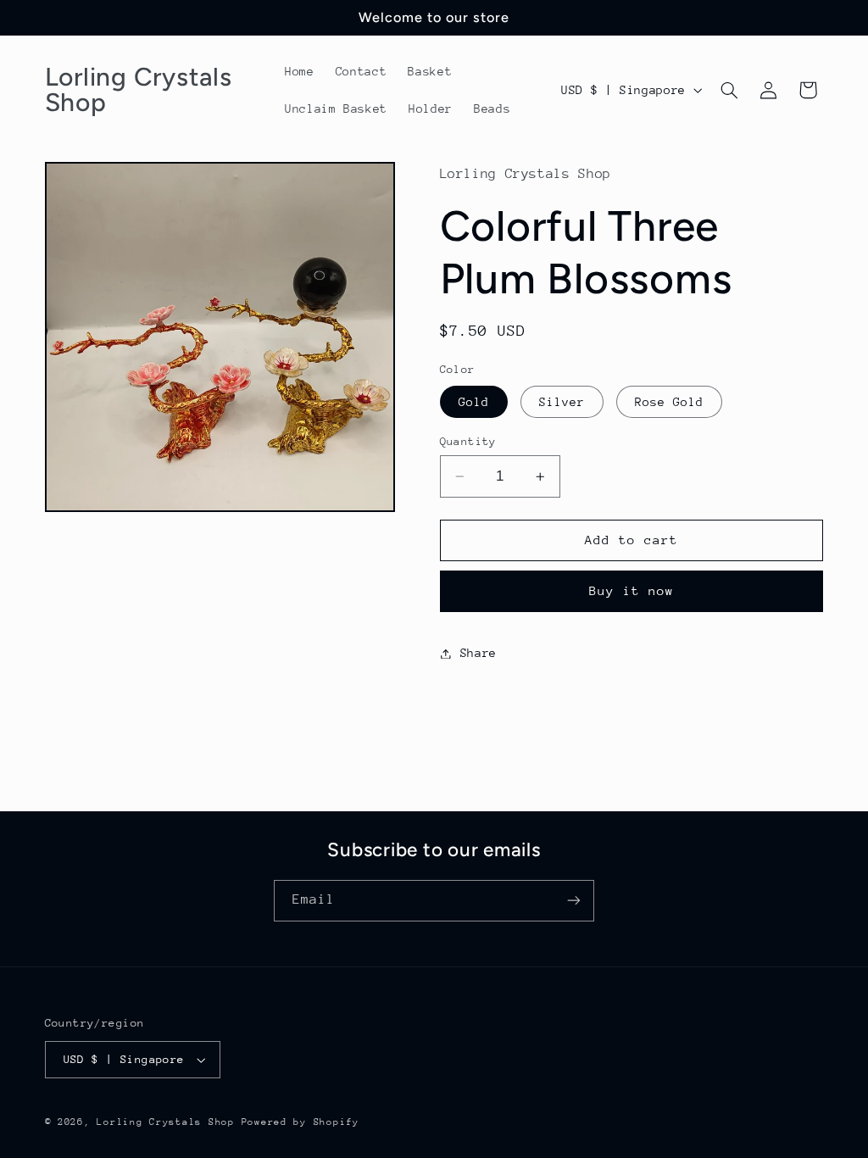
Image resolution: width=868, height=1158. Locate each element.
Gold (474, 402)
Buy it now (632, 590)
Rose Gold (669, 402)
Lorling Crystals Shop (165, 1121)
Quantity (468, 441)
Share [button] (478, 653)
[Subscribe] (573, 900)
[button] (728, 89)
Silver (562, 402)
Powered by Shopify (300, 1121)
